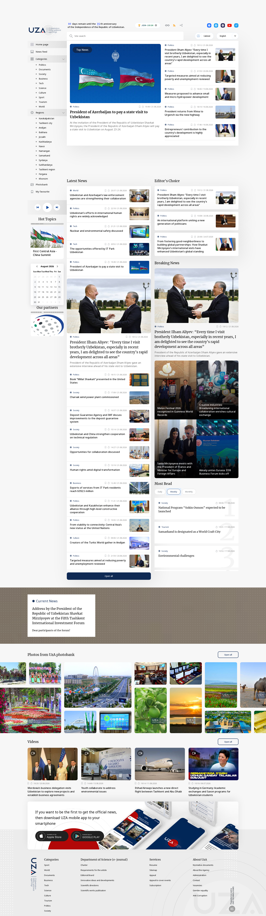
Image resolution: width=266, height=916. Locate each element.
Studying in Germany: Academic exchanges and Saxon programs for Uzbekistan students (210, 791)
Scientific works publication (93, 890)
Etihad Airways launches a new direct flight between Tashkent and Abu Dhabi (158, 789)
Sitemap (153, 870)
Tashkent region (47, 169)
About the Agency (201, 870)
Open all (109, 576)
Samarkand (44, 155)
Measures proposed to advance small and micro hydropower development (187, 95)
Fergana (43, 174)
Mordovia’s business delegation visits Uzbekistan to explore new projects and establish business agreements (51, 791)
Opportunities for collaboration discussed (95, 452)
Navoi (42, 146)
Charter (84, 865)
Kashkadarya (45, 141)
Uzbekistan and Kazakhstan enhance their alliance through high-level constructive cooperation (95, 509)
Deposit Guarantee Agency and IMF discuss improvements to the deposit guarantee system (96, 418)
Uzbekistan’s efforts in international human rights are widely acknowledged (96, 214)
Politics (42, 64)
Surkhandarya (45, 164)
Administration (199, 875)
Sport (41, 97)
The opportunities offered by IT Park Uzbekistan (92, 250)
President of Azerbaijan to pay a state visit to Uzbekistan (109, 114)
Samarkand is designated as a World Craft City (189, 531)
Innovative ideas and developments (97, 880)
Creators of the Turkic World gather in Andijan (97, 542)
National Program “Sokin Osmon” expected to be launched (191, 509)
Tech (41, 83)
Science (42, 88)
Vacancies (197, 885)
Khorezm (43, 178)
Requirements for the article (94, 870)
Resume (153, 865)
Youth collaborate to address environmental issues (98, 789)
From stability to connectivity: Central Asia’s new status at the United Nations (96, 526)
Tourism (43, 101)
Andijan (42, 127)
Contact (196, 880)
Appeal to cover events (160, 880)
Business (43, 78)
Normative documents (203, 865)
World (42, 106)
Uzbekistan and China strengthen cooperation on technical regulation (97, 435)
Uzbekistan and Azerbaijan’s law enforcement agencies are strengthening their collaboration (98, 196)
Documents (45, 69)
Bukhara (43, 132)
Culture (42, 92)
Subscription (155, 885)
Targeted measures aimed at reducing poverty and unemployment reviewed (188, 77)
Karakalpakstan (46, 118)
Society (42, 74)
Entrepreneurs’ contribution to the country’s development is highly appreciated (185, 133)
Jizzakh (42, 136)
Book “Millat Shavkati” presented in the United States (97, 380)
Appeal (152, 875)
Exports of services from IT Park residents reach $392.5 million (95, 489)
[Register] (139, 107)
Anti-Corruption (200, 895)
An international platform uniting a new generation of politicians (181, 222)
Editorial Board (87, 875)
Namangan (44, 150)
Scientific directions (90, 885)
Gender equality (200, 890)
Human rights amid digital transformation (95, 469)
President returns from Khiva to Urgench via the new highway (184, 113)
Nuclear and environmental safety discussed (96, 231)
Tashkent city (45, 123)
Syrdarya (43, 160)
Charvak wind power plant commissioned (94, 397)
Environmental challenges (176, 555)
